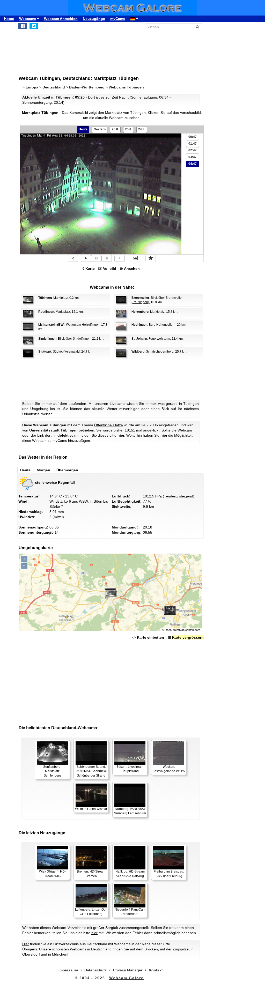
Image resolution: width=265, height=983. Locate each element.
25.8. (128, 129)
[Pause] (96, 258)
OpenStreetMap (175, 629)
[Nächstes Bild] (119, 258)
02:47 (192, 150)
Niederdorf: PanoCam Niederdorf (130, 912)
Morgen (43, 470)
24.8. (141, 129)
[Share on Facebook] (22, 26)
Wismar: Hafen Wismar (91, 809)
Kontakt (156, 970)
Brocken (151, 949)
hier (120, 435)
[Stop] (106, 258)
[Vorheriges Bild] (73, 258)
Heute (83, 129)
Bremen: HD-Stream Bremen (91, 874)
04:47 (192, 164)
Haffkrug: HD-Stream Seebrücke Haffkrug (130, 874)
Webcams (27, 19)
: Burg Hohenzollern (153, 324)
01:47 (192, 143)
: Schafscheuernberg (152, 351)
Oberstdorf (31, 954)
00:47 (192, 137)
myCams (117, 19)
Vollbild (109, 268)
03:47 (192, 157)
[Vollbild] (135, 258)
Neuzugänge (94, 19)
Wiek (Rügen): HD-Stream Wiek (52, 874)
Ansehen (132, 268)
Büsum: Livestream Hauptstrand (129, 769)
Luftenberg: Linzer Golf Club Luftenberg (91, 912)
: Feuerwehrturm (150, 338)
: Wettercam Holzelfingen (69, 324)
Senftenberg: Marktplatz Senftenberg (52, 771)
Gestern (100, 129)
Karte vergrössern (188, 637)
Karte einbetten (150, 637)
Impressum (68, 970)
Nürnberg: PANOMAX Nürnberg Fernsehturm (130, 811)
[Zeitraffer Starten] (86, 258)
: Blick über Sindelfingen (64, 338)
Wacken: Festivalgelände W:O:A (169, 769)
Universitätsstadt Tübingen (53, 430)
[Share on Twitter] (33, 26)
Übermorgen (67, 470)
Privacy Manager (127, 970)
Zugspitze (181, 949)
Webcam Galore (126, 978)
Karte (90, 268)
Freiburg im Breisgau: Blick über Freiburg (169, 874)
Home (9, 19)
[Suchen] (197, 27)
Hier (25, 944)
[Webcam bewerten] (150, 258)
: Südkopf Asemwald (59, 351)
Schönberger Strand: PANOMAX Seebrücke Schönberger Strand (91, 771)
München (59, 954)
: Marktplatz (53, 298)
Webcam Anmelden (61, 19)
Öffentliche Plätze (108, 425)
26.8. (115, 129)
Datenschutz (95, 970)
